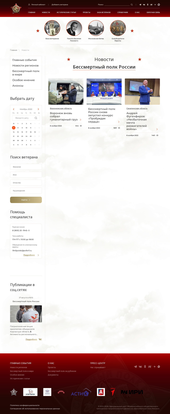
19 (35, 132)
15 (18, 132)
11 (30, 128)
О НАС (137, 12)
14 (13, 132)
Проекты (86, 12)
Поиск (100, 5)
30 (22, 140)
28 (14, 140)
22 (18, 136)
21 (13, 136)
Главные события (20, 363)
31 (13, 123)
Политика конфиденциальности (24, 405)
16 (22, 132)
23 (22, 136)
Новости (46, 12)
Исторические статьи (66, 12)
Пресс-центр (97, 363)
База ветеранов (103, 12)
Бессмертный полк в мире (22, 371)
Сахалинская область (136, 108)
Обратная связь (153, 12)
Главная (31, 12)
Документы (53, 375)
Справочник (122, 12)
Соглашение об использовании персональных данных (35, 409)
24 (26, 136)
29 (18, 140)
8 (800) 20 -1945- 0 (20, 230)
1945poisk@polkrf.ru (22, 250)
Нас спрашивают (97, 367)
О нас (51, 363)
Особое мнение (17, 375)
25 (30, 136)
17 (26, 132)
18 (30, 132)
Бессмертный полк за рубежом (62, 371)
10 (26, 128)
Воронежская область (61, 108)
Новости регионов (18, 367)
